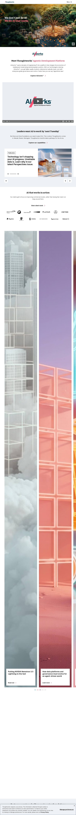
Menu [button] (68, 2)
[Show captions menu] (63, 121)
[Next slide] (70, 180)
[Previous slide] (65, 180)
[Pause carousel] (6, 180)
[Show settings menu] (69, 121)
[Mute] (66, 121)
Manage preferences (67, 809)
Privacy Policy (45, 812)
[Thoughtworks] (9, 2)
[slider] (35, 121)
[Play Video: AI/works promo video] (38, 101)
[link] (38, 76)
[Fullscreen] (72, 121)
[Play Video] (3, 121)
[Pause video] (73, 44)
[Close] (74, 805)
